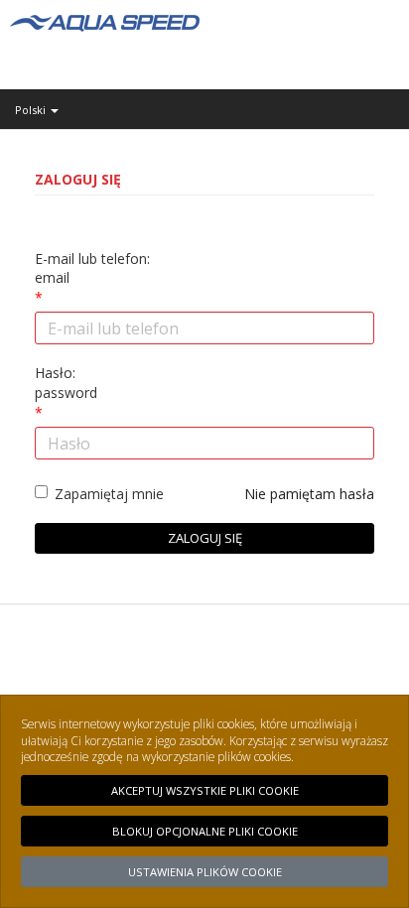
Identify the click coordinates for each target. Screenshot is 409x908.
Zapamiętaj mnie (109, 493)
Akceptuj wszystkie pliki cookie (205, 790)
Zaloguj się (205, 538)
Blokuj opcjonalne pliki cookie (205, 831)
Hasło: (66, 382)
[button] (204, 109)
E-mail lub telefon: (92, 268)
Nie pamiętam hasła (309, 493)
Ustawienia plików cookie (205, 871)
